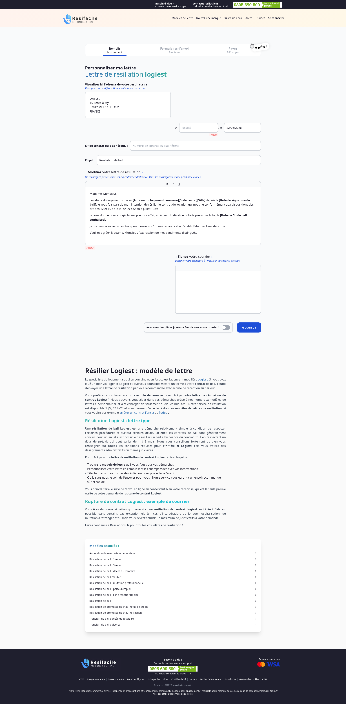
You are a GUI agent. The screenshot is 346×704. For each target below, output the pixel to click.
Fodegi (163, 413)
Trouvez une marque (208, 18)
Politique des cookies (157, 679)
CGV (81, 679)
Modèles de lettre (182, 18)
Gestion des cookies (249, 679)
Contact (193, 679)
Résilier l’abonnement (210, 679)
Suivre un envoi (233, 18)
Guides (261, 18)
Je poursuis (249, 327)
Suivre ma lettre (116, 679)
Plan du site (230, 679)
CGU (264, 679)
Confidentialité (178, 679)
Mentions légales (135, 679)
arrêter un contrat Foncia (136, 413)
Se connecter (276, 18)
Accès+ (249, 18)
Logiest (203, 379)
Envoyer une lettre (96, 679)
